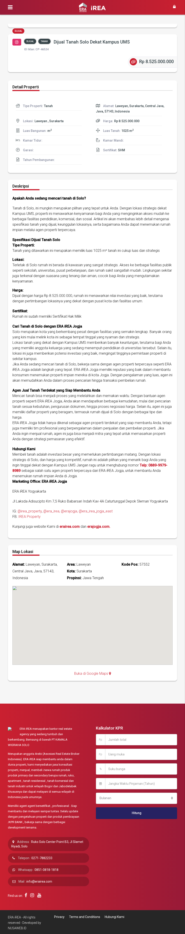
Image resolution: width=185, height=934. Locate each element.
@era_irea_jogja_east (96, 511)
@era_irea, (51, 511)
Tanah (44, 41)
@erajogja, (69, 511)
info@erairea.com (39, 881)
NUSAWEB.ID (17, 928)
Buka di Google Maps (91, 673)
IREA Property (29, 516)
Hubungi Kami (114, 917)
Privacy (59, 917)
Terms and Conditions (84, 917)
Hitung (136, 813)
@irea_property (30, 511)
